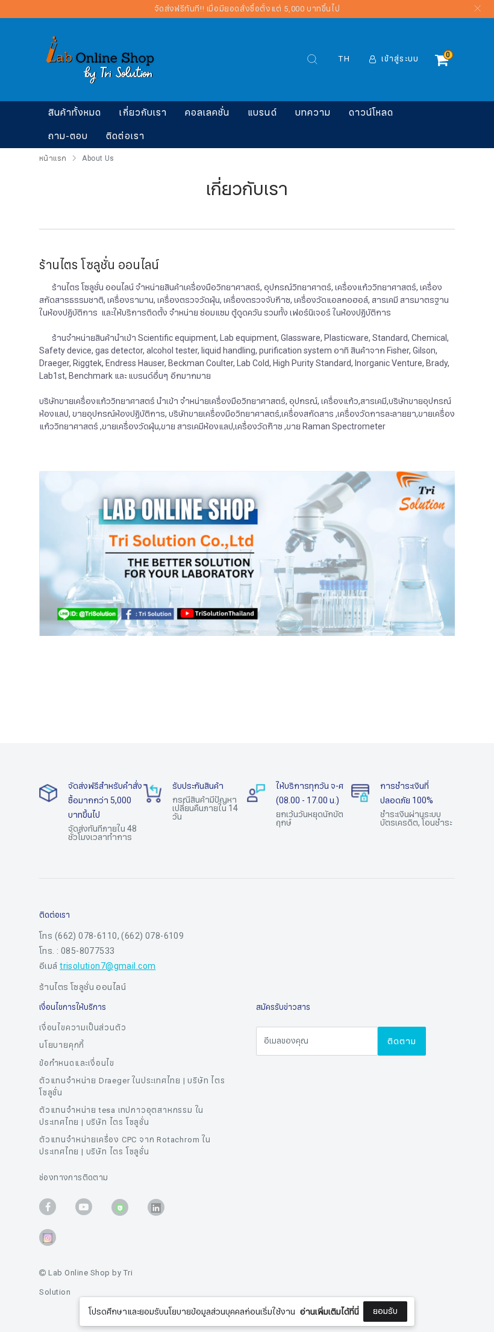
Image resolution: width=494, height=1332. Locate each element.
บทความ (313, 112)
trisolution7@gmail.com (107, 966)
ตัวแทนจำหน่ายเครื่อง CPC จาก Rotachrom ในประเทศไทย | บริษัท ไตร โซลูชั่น (125, 1146)
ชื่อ (145, 1234)
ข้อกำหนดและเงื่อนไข (76, 1063)
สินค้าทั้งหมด (74, 112)
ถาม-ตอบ (68, 136)
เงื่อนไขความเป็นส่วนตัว (82, 1028)
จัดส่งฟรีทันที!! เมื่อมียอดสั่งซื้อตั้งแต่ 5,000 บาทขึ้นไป (247, 9)
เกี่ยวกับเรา (142, 112)
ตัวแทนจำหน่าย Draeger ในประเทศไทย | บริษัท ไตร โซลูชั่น (132, 1087)
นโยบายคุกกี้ (61, 1045)
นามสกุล (156, 1295)
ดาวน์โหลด (371, 112)
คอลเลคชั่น (207, 112)
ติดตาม (401, 1041)
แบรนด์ (262, 112)
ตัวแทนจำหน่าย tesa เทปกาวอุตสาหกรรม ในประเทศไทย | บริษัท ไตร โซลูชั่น (121, 1116)
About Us (98, 158)
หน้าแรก (52, 158)
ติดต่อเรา (125, 136)
